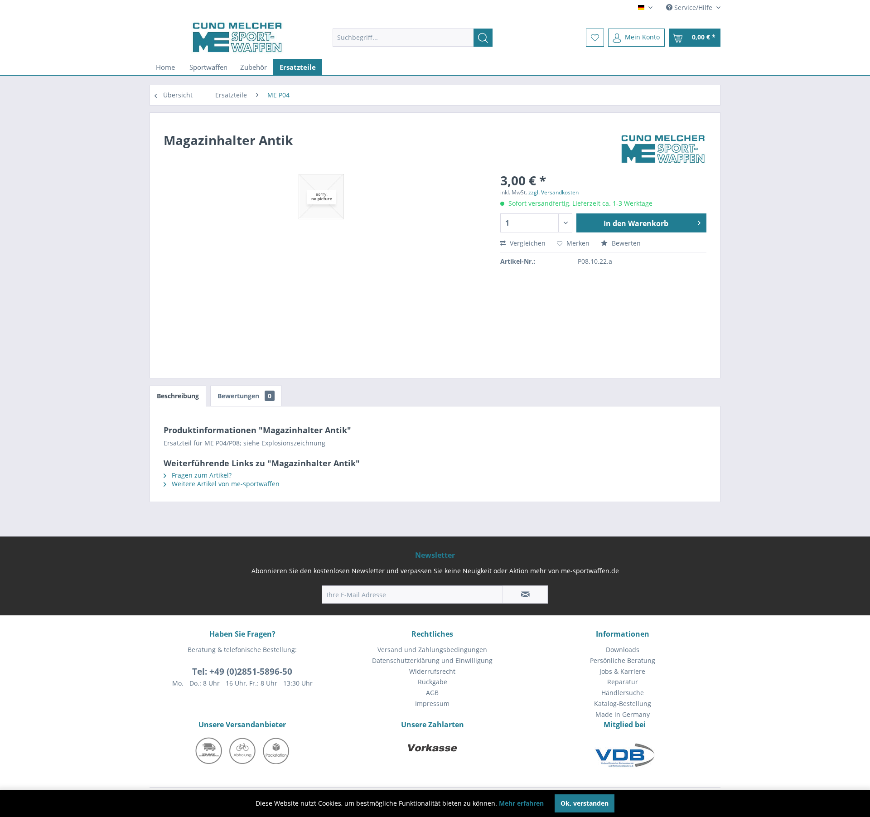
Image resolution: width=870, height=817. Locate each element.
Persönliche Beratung (622, 660)
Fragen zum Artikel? (201, 475)
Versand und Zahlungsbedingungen (432, 649)
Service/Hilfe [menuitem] (693, 7)
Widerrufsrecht (432, 671)
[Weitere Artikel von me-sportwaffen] (663, 149)
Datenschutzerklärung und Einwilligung (432, 660)
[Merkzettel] (595, 38)
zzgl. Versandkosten (553, 192)
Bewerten (625, 243)
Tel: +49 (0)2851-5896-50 (242, 671)
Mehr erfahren (521, 803)
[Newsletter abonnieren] (525, 594)
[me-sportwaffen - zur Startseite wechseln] (237, 37)
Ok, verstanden (585, 803)
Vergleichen (527, 243)
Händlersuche (622, 692)
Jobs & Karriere (622, 671)
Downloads (622, 649)
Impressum (432, 703)
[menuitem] (413, 38)
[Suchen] (483, 38)
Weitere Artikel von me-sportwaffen (225, 483)
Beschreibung (178, 396)
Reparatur (622, 681)
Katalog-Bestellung (622, 703)
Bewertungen (244, 396)
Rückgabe (432, 681)
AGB (432, 692)
